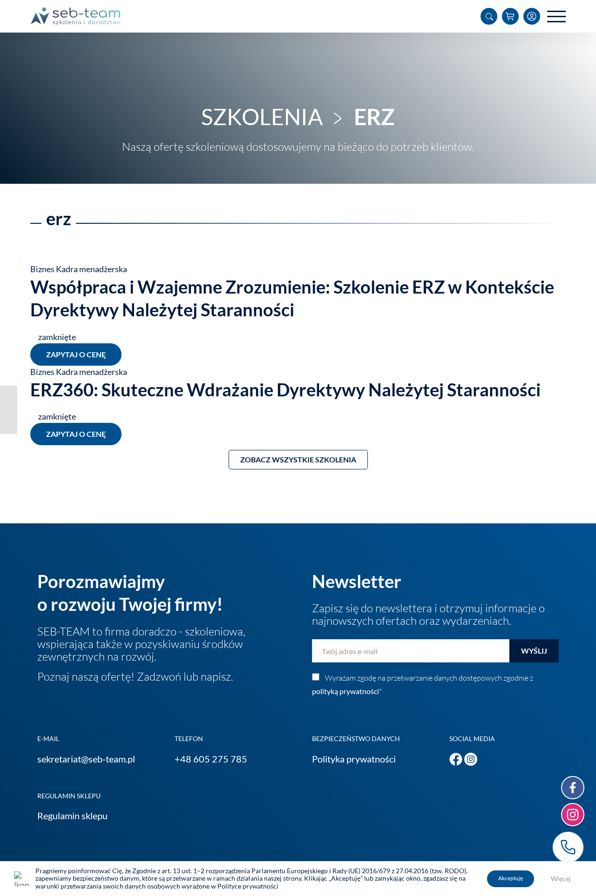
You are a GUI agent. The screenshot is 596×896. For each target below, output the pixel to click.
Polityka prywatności (354, 758)
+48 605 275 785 (211, 758)
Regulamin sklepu (72, 815)
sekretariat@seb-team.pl (86, 758)
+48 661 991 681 (568, 847)
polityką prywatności (345, 691)
